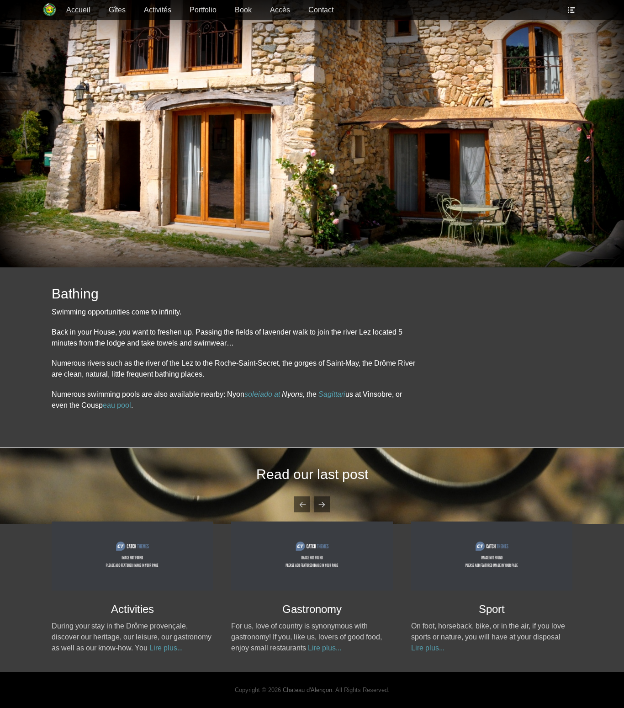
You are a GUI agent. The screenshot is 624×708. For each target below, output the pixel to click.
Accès (280, 10)
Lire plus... (140, 648)
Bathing (312, 609)
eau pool (117, 405)
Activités (157, 10)
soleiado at (262, 394)
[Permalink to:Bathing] (311, 588)
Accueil (78, 10)
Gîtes (117, 10)
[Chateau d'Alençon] (49, 10)
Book (243, 10)
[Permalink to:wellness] (132, 588)
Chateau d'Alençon (307, 690)
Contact (320, 10)
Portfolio (203, 10)
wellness (132, 609)
